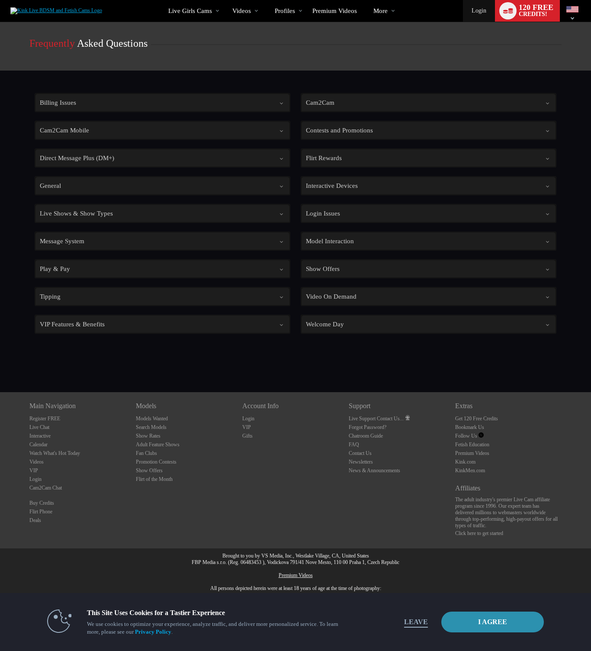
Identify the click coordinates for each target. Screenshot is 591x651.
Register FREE (44, 419)
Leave (416, 621)
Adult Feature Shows (158, 445)
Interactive (40, 436)
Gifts (247, 436)
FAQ (354, 445)
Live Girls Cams (190, 10)
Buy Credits (41, 503)
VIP (33, 470)
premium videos (334, 10)
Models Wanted (152, 419)
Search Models (151, 427)
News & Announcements (374, 470)
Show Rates (148, 436)
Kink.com (465, 462)
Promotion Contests (156, 462)
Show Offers (149, 470)
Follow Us (467, 436)
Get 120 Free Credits (476, 419)
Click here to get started (479, 533)
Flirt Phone (40, 512)
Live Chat (39, 427)
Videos (241, 10)
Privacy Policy (153, 631)
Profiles (285, 10)
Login (479, 10)
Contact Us (360, 453)
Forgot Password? (367, 427)
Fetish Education (472, 445)
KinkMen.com (470, 470)
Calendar (38, 445)
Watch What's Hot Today (54, 453)
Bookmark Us (469, 427)
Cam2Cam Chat (45, 488)
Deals (35, 520)
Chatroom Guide (366, 436)
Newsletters (361, 462)
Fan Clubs (146, 453)
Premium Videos (472, 453)
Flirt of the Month (154, 479)
